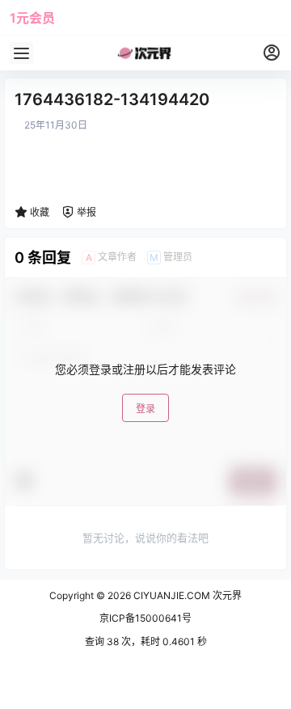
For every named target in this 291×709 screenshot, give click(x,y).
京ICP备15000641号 (145, 618)
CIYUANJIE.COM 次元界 (186, 595)
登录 (145, 409)
